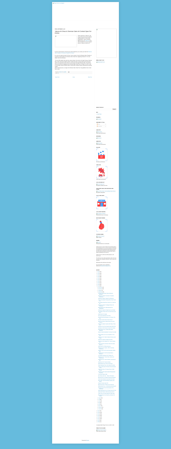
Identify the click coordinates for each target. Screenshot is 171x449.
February (100, 407)
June (99, 401)
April (99, 404)
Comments (100, 126)
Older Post (90, 77)
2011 (98, 418)
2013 (98, 415)
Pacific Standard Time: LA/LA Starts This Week (106, 365)
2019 (98, 282)
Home (74, 77)
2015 (98, 412)
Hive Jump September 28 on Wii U (104, 315)
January (99, 408)
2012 (98, 417)
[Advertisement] (79, 23)
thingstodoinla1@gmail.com (105, 265)
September (100, 291)
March (99, 405)
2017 (98, 285)
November (100, 288)
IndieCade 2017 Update (102, 314)
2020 (98, 281)
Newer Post (57, 77)
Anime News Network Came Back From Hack (106, 379)
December (100, 287)
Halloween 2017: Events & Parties (104, 362)
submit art (87, 40)
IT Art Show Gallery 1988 (102, 374)
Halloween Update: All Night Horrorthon (105, 339)
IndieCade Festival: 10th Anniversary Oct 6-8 (106, 391)
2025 (98, 273)
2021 (98, 279)
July (99, 399)
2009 (98, 421)
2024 (98, 274)
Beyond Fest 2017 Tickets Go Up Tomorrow (106, 384)
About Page (99, 114)
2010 (98, 420)
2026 (98, 271)
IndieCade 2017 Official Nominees (104, 346)
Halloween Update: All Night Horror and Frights (106, 310)
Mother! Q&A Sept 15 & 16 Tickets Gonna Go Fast (107, 390)
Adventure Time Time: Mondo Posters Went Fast (107, 326)
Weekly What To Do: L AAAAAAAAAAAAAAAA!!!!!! (107, 386)
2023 (98, 276)
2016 (98, 410)
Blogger (87, 440)
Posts (99, 124)
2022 (98, 278)
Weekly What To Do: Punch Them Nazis (105, 363)
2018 (98, 284)
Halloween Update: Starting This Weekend (106, 298)
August (99, 397)
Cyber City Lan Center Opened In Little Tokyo (106, 393)
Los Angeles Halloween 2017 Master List (105, 355)
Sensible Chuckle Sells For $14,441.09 (105, 319)
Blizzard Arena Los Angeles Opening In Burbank (107, 377)
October (99, 290)
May (99, 402)
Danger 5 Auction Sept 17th (103, 383)
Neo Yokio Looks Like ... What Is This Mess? (106, 375)
